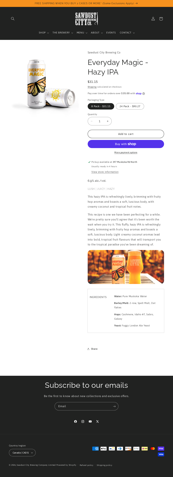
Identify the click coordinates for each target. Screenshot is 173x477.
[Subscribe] (114, 406)
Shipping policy (104, 465)
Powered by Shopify (66, 465)
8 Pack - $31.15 (101, 106)
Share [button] (94, 348)
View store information (105, 171)
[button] (13, 19)
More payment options (125, 152)
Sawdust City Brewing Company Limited (36, 465)
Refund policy (86, 465)
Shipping (92, 87)
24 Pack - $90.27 (130, 106)
